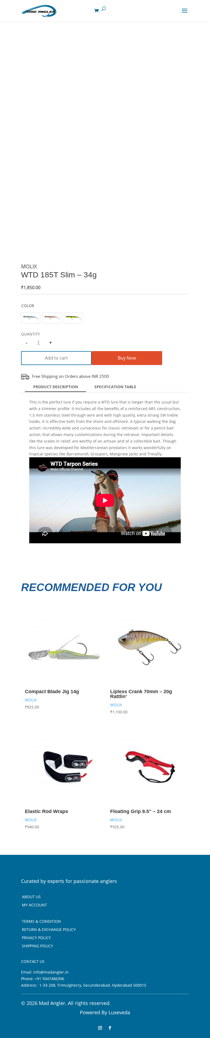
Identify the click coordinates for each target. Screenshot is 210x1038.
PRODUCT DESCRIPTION (55, 386)
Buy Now (127, 358)
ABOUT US (31, 897)
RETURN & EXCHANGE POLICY (49, 930)
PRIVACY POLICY (36, 938)
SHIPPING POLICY (37, 946)
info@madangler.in (51, 972)
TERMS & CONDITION (41, 922)
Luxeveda (119, 1012)
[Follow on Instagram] (100, 1028)
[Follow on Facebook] (110, 1028)
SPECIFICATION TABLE (115, 386)
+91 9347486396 (49, 978)
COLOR (27, 305)
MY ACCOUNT (34, 905)
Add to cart (56, 358)
